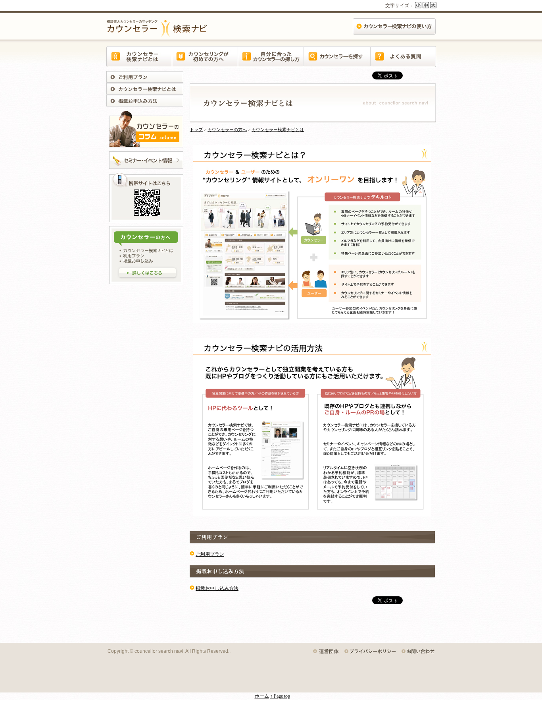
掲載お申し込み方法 (146, 101)
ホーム (262, 696)
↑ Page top (280, 696)
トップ (196, 130)
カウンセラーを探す (337, 61)
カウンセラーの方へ (227, 130)
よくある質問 (403, 61)
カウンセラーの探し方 (271, 61)
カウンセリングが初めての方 (205, 61)
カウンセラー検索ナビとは (139, 61)
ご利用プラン (146, 77)
